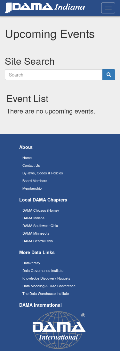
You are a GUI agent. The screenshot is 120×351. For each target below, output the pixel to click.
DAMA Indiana (33, 217)
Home (27, 157)
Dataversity (31, 262)
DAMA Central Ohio (37, 240)
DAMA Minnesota (35, 233)
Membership (32, 188)
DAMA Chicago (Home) (40, 210)
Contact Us (31, 165)
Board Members (34, 180)
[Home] (45, 8)
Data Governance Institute (42, 270)
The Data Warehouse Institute (45, 293)
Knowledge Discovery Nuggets (46, 278)
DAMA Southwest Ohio (40, 225)
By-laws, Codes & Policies (42, 172)
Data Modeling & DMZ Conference (49, 285)
